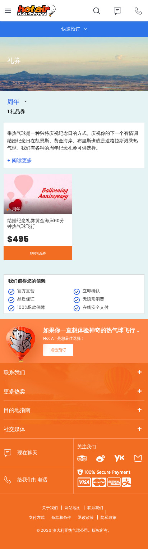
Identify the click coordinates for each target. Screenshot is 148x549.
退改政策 (86, 517)
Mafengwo (138, 458)
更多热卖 (14, 391)
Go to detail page (38, 217)
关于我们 (50, 508)
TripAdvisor (82, 458)
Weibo (100, 458)
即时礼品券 (38, 253)
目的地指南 (17, 410)
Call (138, 11)
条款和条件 (61, 517)
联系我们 (14, 372)
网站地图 (72, 508)
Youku (119, 458)
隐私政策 (108, 517)
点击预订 (58, 350)
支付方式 (37, 517)
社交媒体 (14, 429)
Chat (117, 11)
